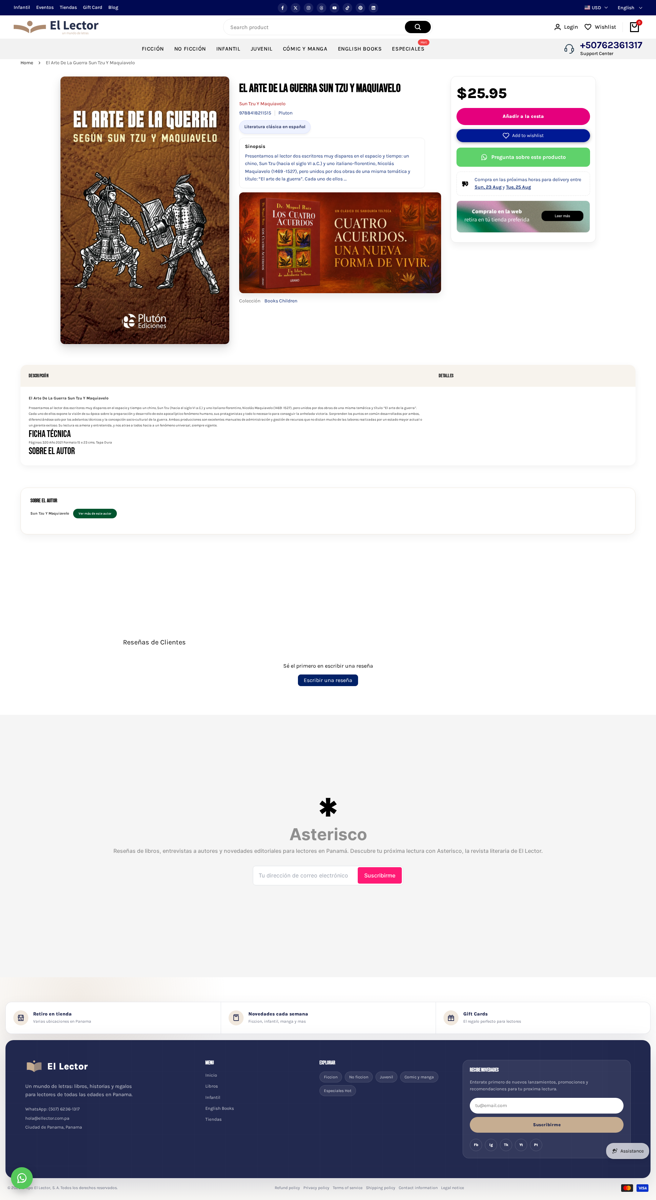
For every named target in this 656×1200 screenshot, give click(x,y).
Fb (476, 1145)
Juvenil (386, 1077)
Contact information (418, 1187)
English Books (219, 1108)
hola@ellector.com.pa (47, 1118)
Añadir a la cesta (523, 116)
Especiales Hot (338, 1090)
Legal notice (452, 1187)
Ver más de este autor (95, 513)
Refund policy (287, 1187)
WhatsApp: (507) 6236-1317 (52, 1109)
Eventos (45, 7)
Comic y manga (419, 1077)
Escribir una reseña (328, 680)
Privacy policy (316, 1187)
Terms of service (348, 1187)
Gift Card (92, 7)
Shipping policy (380, 1187)
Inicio (211, 1075)
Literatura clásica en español (274, 126)
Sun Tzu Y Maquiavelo (262, 104)
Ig (491, 1145)
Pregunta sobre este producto (528, 157)
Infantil (22, 7)
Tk (506, 1145)
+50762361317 (611, 45)
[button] (523, 135)
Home (26, 63)
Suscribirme (547, 1124)
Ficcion (331, 1077)
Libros (211, 1086)
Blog (113, 7)
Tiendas (68, 7)
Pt (536, 1145)
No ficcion (358, 1077)
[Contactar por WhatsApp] (22, 1178)
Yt (521, 1145)
